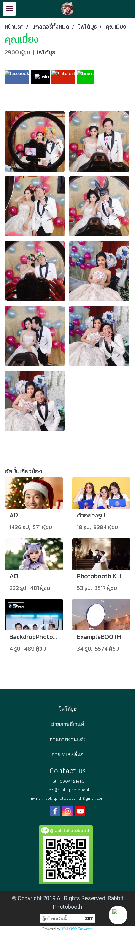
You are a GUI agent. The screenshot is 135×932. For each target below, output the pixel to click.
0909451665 (72, 781)
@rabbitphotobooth (73, 789)
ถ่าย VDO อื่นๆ (67, 754)
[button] (118, 915)
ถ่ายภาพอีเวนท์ (67, 724)
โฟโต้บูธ (45, 52)
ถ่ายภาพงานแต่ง (68, 739)
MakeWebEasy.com (77, 929)
